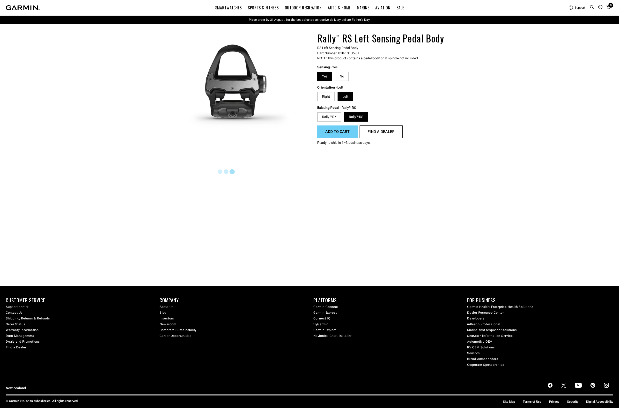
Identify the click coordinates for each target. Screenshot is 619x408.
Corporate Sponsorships (485, 365)
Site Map (509, 401)
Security (572, 401)
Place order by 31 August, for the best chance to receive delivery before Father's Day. (309, 19)
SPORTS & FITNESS (263, 8)
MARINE (363, 8)
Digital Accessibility (599, 401)
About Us (166, 307)
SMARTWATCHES (228, 8)
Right (326, 96)
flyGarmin (320, 324)
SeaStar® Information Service (490, 336)
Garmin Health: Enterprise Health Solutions (500, 307)
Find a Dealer (381, 131)
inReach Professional (483, 324)
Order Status (15, 324)
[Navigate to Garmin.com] (23, 7)
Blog (163, 312)
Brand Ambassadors (482, 359)
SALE (400, 8)
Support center (17, 307)
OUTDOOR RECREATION (303, 8)
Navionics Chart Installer (332, 336)
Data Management (20, 336)
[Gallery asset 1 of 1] (240, 86)
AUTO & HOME (339, 8)
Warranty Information (22, 330)
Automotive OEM (480, 341)
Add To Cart (337, 131)
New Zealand (16, 388)
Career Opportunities (176, 336)
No (342, 76)
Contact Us (14, 312)
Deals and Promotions (23, 341)
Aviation (382, 8)
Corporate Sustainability (178, 330)
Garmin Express (325, 312)
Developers (476, 318)
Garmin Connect (325, 307)
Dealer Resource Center (485, 312)
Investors (167, 318)
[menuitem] (577, 7)
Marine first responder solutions (492, 330)
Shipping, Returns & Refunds (28, 318)
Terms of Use (532, 401)
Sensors (473, 353)
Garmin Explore (325, 330)
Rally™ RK (329, 117)
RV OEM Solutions (481, 347)
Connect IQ (322, 318)
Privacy (554, 401)
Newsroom (168, 324)
